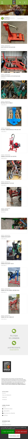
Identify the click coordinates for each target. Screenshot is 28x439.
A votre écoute (14, 348)
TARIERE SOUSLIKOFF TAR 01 (7, 263)
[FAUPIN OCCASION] (14, 2)
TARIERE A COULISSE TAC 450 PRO (8, 156)
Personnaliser (14, 436)
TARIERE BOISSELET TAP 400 (7, 183)
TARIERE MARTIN (4, 210)
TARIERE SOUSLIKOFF (6, 236)
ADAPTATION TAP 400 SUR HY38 (8, 47)
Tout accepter (8, 431)
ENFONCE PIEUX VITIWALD (6, 102)
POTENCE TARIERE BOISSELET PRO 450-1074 (11, 129)
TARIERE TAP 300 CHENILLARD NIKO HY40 (10, 290)
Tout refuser (22, 431)
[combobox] (21, 18)
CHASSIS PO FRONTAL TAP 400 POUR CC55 (10, 76)
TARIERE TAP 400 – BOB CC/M (7, 317)
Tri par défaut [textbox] (20, 18)
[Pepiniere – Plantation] (3, 9)
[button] (2, 2)
